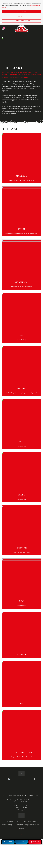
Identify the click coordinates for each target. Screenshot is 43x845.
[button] (40, 29)
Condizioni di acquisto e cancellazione (28, 824)
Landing (21, 828)
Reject (21, 16)
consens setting (7, 824)
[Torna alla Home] (21, 29)
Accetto (21, 11)
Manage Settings (21, 21)
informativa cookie (30, 821)
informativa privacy (13, 821)
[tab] (17, 59)
